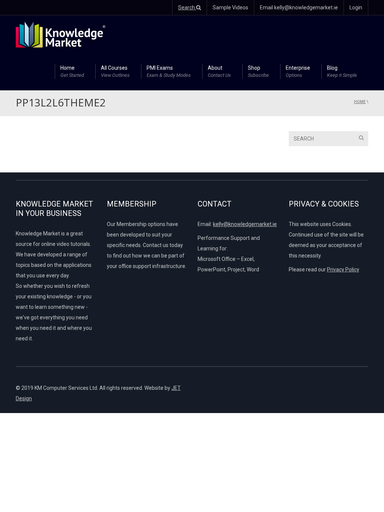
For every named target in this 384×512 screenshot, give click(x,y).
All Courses (115, 71)
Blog (342, 71)
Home (72, 71)
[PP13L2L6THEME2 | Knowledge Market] (60, 34)
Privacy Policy (343, 269)
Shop (258, 71)
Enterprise (298, 71)
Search (187, 7)
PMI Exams (169, 71)
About (219, 71)
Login (356, 7)
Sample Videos (230, 7)
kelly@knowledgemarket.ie (245, 224)
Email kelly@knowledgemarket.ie (299, 7)
